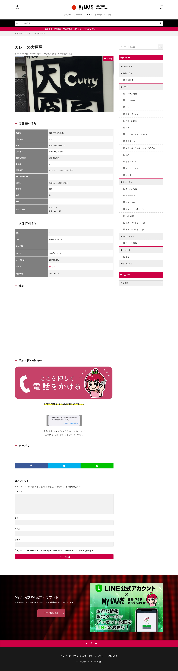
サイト (17, 539)
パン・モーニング (133, 100)
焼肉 (127, 155)
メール (18, 529)
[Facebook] (31, 465)
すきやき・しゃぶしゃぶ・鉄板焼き (140, 148)
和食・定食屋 (131, 121)
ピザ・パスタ (131, 161)
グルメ (87, 14)
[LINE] (97, 465)
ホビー (128, 257)
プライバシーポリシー (97, 656)
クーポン (78, 14)
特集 (110, 14)
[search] (160, 23)
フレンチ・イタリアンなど (137, 134)
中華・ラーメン (132, 114)
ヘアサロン (130, 195)
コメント (18, 491)
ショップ (126, 250)
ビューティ (99, 14)
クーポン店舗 (131, 94)
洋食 (127, 127)
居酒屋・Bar (131, 141)
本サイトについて (79, 656)
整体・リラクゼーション (136, 223)
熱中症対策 (127, 263)
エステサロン (131, 202)
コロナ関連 (127, 66)
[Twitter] (64, 465)
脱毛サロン (130, 216)
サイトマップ (65, 656)
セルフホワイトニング (135, 229)
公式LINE (67, 14)
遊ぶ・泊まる (128, 236)
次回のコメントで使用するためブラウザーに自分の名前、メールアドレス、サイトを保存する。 (56, 550)
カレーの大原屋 (39, 33)
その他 (53, 54)
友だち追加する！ (51, 613)
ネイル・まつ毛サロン (135, 209)
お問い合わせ (112, 656)
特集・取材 (127, 73)
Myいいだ (97, 661)
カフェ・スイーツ (133, 168)
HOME (19, 33)
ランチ (128, 107)
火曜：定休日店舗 (66, 54)
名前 (17, 518)
